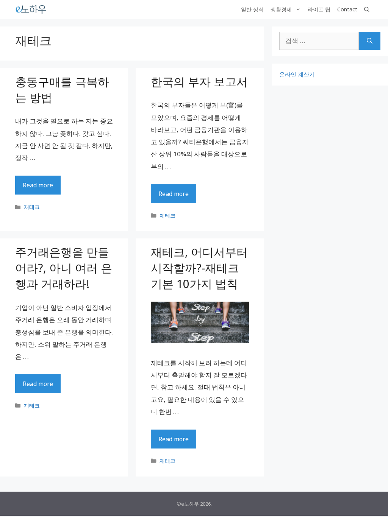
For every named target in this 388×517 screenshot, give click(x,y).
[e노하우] (31, 9)
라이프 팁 (319, 9)
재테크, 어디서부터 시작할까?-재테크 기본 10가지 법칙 (199, 267)
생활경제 (281, 9)
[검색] (369, 41)
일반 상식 (252, 9)
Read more (38, 185)
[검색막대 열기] (367, 9)
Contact (347, 9)
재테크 (32, 206)
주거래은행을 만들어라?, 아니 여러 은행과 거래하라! (63, 267)
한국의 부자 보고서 (199, 81)
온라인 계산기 (297, 74)
